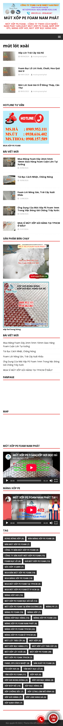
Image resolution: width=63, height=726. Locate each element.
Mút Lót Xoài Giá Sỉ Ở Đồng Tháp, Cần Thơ (38, 86)
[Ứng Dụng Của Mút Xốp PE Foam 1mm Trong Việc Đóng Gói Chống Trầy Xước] (9, 213)
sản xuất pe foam (43, 663)
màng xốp (34, 612)
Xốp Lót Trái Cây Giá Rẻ (31, 52)
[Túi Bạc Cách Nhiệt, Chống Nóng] (9, 182)
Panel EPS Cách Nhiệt (17, 663)
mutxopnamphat (40, 56)
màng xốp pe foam (44, 618)
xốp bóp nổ (12, 685)
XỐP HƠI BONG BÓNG (16, 680)
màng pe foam (14, 612)
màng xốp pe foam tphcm (20, 629)
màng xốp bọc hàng (17, 618)
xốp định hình (13, 702)
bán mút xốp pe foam (17, 544)
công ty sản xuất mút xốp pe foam (25, 555)
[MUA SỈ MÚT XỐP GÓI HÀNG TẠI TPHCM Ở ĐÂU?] (9, 229)
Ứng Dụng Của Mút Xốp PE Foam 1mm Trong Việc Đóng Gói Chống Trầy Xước (38, 209)
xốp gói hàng (13, 697)
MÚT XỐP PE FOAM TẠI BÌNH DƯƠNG (23, 606)
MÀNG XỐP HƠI (14, 595)
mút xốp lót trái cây (44, 646)
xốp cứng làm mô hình (41, 691)
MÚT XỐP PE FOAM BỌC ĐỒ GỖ (21, 601)
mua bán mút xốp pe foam (20, 572)
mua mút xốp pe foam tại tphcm (22, 584)
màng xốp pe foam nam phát (21, 623)
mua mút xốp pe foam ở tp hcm (22, 589)
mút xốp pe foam (40, 651)
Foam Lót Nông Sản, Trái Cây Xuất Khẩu (36, 193)
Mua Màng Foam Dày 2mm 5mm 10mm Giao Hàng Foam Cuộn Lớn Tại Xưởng (38, 161)
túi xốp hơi (12, 669)
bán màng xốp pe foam (41, 538)
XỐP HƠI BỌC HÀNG (42, 680)
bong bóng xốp (14, 538)
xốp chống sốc (14, 691)
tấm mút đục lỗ (33, 669)
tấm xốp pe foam (15, 674)
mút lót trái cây (15, 640)
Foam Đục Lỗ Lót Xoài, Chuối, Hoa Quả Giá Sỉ (39, 69)
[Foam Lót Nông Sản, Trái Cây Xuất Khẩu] (9, 198)
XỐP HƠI (35, 674)
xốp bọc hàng (33, 685)
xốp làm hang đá (36, 697)
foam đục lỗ (12, 561)
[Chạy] (7, 480)
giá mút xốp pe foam (37, 561)
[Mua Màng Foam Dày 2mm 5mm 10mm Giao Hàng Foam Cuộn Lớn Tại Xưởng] (9, 164)
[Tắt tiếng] (51, 480)
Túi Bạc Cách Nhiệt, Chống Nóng (35, 176)
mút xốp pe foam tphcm (18, 657)
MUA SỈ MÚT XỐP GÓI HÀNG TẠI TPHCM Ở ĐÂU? (39, 224)
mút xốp (35, 640)
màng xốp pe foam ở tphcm (20, 635)
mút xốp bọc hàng (16, 646)
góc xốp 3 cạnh (14, 567)
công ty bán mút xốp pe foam (21, 550)
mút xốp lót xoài (15, 651)
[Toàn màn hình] (55, 480)
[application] (31, 467)
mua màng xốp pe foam (18, 578)
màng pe (51, 606)
